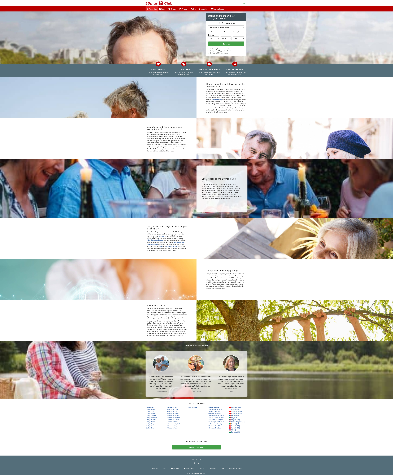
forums (160, 246)
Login (244, 3)
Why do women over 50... (216, 418)
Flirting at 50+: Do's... (215, 428)
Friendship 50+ (172, 407)
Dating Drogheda (151, 424)
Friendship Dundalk (173, 420)
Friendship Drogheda (174, 424)
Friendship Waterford (173, 418)
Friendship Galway (173, 413)
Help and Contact (189, 468)
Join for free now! (196, 447)
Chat (194, 9)
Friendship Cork (172, 411)
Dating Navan (150, 422)
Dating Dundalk (151, 420)
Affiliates (201, 468)
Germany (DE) (236, 407)
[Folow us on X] (198, 463)
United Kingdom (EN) (238, 422)
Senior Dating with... (214, 411)
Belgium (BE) (235, 420)
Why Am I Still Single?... (216, 420)
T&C (164, 468)
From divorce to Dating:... (216, 416)
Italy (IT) (234, 418)
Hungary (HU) (235, 432)
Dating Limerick (151, 416)
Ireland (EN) (235, 424)
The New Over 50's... (215, 426)
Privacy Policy (175, 468)
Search (163, 9)
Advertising (213, 468)
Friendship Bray (172, 426)
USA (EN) (234, 430)
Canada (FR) (235, 428)
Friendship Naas (172, 428)
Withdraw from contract (235, 468)
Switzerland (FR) (236, 413)
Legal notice (154, 468)
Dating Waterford (151, 418)
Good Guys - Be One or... (216, 422)
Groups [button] (173, 9)
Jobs (222, 468)
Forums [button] (184, 9)
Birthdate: (211, 35)
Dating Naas (150, 428)
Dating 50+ (150, 407)
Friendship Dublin (172, 409)
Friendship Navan (172, 422)
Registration (153, 9)
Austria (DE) (235, 409)
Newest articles (213, 407)
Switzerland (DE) (236, 411)
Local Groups (192, 407)
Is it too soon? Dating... (215, 424)
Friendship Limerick (173, 416)
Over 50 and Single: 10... (216, 413)
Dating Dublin (150, 409)
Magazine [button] (204, 9)
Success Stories (218, 9)
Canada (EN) (235, 426)
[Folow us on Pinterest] (194, 463)
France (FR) (235, 416)
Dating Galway (150, 413)
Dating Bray (150, 426)
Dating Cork (150, 411)
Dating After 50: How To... (216, 409)
